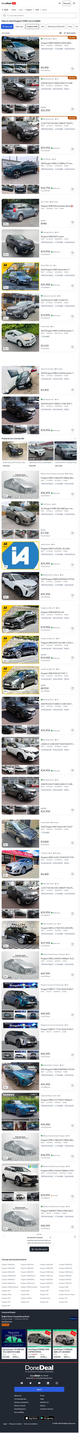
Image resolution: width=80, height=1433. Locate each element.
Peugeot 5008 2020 (46, 1268)
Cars (20, 10)
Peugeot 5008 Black (8, 1279)
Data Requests (20, 1409)
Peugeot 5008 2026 (8, 1264)
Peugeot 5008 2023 (65, 1264)
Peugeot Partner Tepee (67, 1294)
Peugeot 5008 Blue (65, 1276)
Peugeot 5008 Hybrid (9, 1276)
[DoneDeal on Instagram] (57, 1383)
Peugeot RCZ (6, 1298)
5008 (37, 10)
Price (70, 26)
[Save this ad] (72, 68)
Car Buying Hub (20, 1399)
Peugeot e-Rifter (26, 1298)
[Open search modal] (59, 3)
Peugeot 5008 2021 (27, 1268)
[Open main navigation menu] (74, 3)
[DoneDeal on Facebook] (22, 1383)
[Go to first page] (3, 1236)
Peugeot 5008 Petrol (66, 1272)
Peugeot (29, 10)
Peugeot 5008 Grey (46, 1276)
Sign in (39, 1389)
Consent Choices (46, 1409)
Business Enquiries (21, 1402)
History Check (19, 1405)
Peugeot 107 (63, 1298)
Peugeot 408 (25, 1294)
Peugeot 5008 (32, 26)
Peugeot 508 (44, 1291)
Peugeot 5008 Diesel (47, 1272)
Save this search (41, 1249)
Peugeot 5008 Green (28, 1283)
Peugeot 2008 (63, 1287)
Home (13, 10)
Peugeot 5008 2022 (8, 1268)
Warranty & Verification (56, 26)
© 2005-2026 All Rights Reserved (63, 1423)
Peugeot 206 (6, 1302)
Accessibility (19, 1412)
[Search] (4, 15)
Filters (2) (8, 27)
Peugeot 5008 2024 (46, 1264)
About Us (18, 1396)
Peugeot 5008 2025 (27, 1264)
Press (42, 1396)
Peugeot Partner (64, 1291)
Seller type (19, 26)
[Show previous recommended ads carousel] (70, 438)
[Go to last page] (75, 1236)
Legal (5, 1424)
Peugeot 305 (44, 1302)
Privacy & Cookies (15, 1424)
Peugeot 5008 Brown (9, 1283)
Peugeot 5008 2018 (8, 1272)
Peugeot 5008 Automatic (29, 1287)
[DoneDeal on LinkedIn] (48, 1383)
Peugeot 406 (63, 1302)
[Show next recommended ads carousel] (75, 438)
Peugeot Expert (45, 1298)
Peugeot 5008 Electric (28, 1276)
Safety (42, 1405)
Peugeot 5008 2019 (65, 1268)
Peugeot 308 (25, 1291)
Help (42, 1399)
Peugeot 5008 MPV (46, 1283)
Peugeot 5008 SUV (65, 1283)
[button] (50, 1237)
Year (42, 26)
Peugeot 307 (25, 1302)
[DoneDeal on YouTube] (39, 1383)
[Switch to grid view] (60, 33)
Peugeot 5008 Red (65, 1279)
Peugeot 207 (44, 1294)
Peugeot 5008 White (27, 1279)
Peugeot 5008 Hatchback (10, 1287)
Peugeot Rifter (6, 1294)
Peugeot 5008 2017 (27, 1272)
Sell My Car (44, 1402)
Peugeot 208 (6, 1291)
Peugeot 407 (6, 1305)
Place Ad (66, 3)
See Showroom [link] (7, 1321)
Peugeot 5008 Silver (46, 1279)
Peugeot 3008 (44, 1287)
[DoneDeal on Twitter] (30, 1383)
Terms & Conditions (31, 1424)
